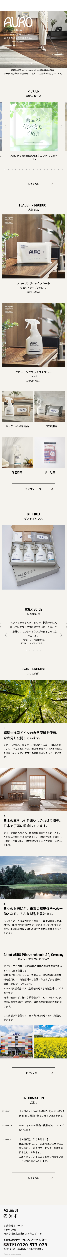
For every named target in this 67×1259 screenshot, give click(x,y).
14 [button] (51, 170)
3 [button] (12, 170)
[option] (34, 131)
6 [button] (23, 170)
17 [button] (62, 170)
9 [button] (33, 170)
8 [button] (30, 170)
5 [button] (19, 170)
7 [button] (26, 170)
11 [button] (41, 170)
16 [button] (58, 170)
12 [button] (44, 170)
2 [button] (8, 170)
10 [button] (37, 170)
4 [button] (16, 170)
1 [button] (5, 170)
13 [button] (48, 170)
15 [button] (55, 170)
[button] (31, 63)
